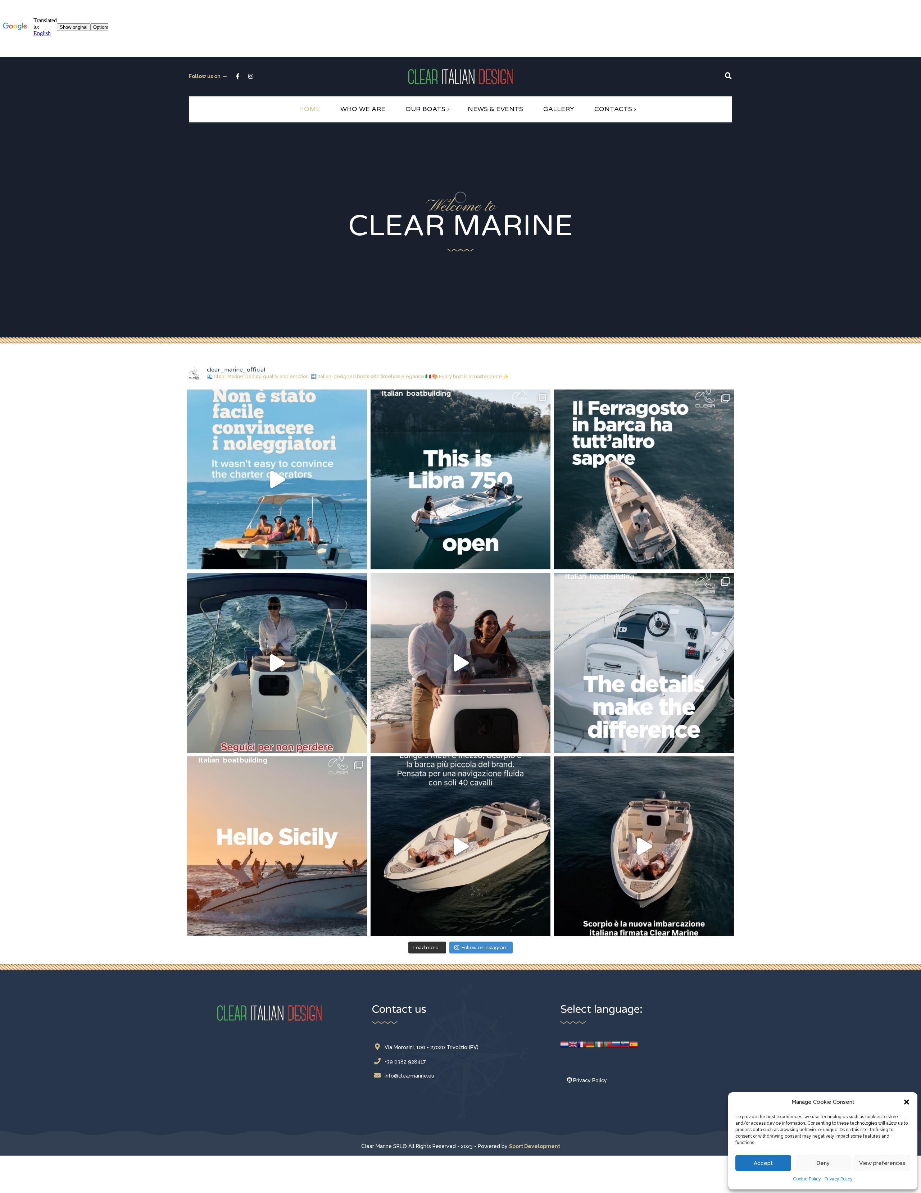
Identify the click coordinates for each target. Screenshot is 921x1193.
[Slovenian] (625, 1044)
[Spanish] (633, 1044)
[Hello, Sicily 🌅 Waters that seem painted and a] (277, 846)
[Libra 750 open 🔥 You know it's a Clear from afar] (460, 479)
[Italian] (599, 1044)
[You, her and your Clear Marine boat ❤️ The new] (644, 846)
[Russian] (616, 1044)
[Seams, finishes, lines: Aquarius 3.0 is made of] (644, 663)
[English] (573, 1044)
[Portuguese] (607, 1044)
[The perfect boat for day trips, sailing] (277, 663)
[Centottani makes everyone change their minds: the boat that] (277, 479)
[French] (581, 1044)
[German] (590, 1044)
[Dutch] (564, 1044)
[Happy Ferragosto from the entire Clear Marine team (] (644, 479)
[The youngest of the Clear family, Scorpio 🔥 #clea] (460, 846)
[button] (906, 1102)
